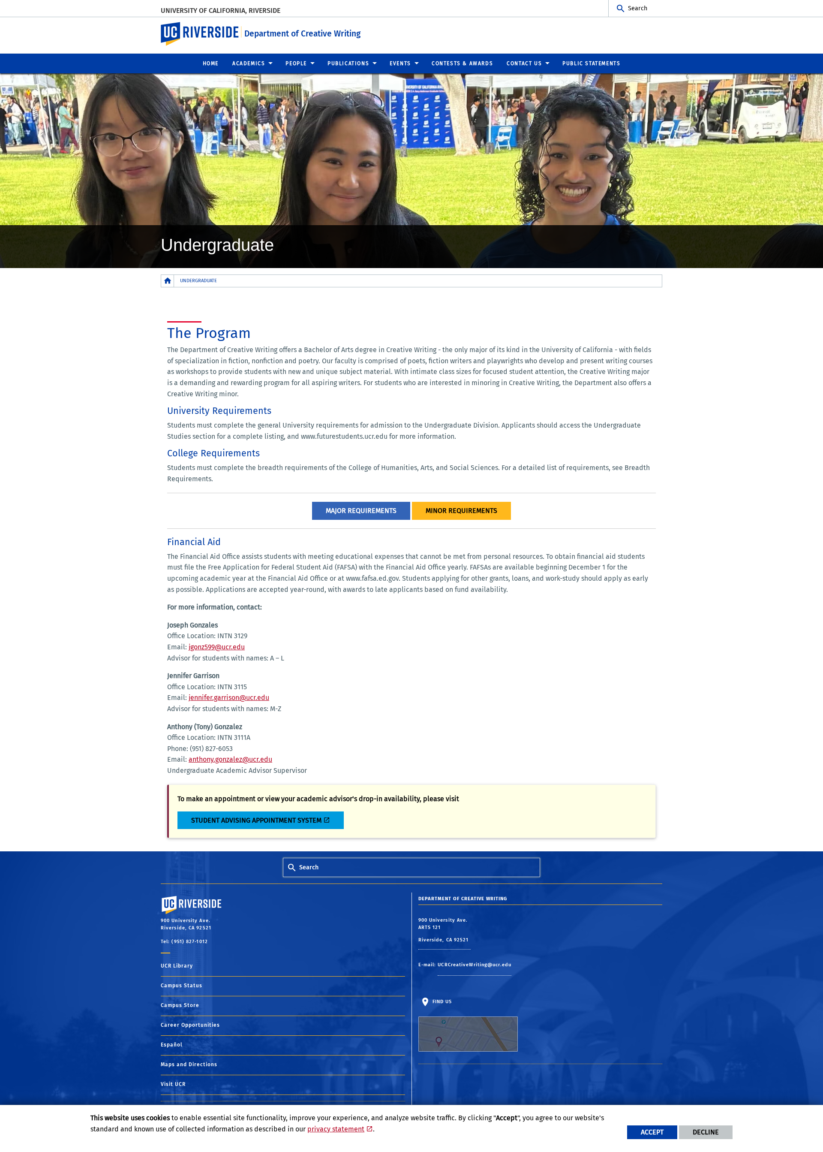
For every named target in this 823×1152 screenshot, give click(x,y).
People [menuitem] (296, 63)
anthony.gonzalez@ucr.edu (230, 759)
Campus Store (180, 1005)
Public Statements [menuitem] (591, 63)
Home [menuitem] (211, 63)
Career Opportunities (190, 1025)
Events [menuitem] (400, 63)
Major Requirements (361, 511)
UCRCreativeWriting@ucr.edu (474, 965)
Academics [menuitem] (248, 63)
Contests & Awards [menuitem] (462, 63)
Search (637, 8)
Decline (706, 1132)
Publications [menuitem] (348, 63)
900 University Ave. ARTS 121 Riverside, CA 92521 (444, 930)
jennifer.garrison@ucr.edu (229, 698)
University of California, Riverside (220, 10)
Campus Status (181, 986)
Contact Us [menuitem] (524, 63)
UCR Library (177, 966)
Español (172, 1045)
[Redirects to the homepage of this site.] (167, 280)
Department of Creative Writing (302, 34)
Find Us (441, 1001)
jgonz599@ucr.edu (217, 647)
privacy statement (335, 1129)
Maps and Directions (189, 1065)
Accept (652, 1132)
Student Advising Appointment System (256, 820)
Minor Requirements (461, 511)
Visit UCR (173, 1084)
